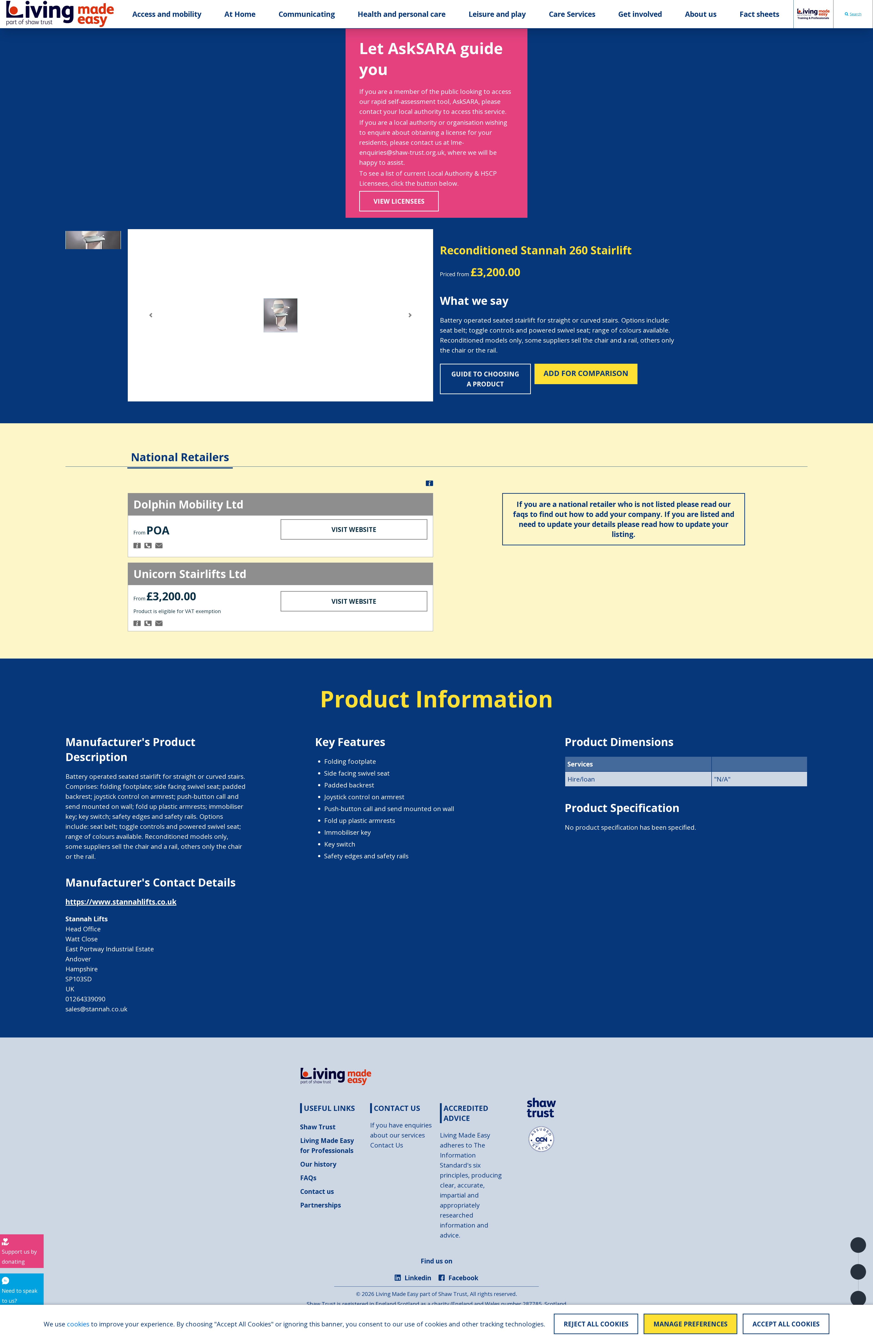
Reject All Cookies (596, 1324)
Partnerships (320, 1205)
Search (855, 14)
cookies (78, 1324)
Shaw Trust (318, 1127)
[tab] (180, 450)
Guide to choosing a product (485, 379)
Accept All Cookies (786, 1324)
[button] (150, 315)
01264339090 (85, 999)
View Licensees (399, 201)
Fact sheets (759, 14)
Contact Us (386, 1145)
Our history (318, 1164)
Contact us (317, 1191)
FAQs (308, 1177)
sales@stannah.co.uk (96, 1009)
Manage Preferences (690, 1324)
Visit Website (353, 529)
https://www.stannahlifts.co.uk (120, 902)
